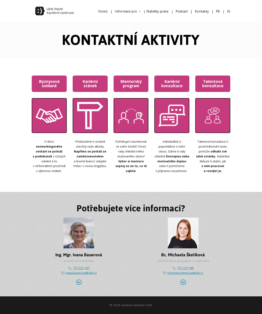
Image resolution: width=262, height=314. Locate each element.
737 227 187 (81, 268)
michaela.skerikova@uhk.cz (185, 273)
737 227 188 (185, 268)
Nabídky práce (157, 11)
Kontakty (202, 11)
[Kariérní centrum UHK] (54, 11)
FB (218, 11)
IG (228, 11)
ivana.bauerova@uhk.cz (81, 273)
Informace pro (126, 11)
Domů (103, 11)
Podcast (182, 11)
